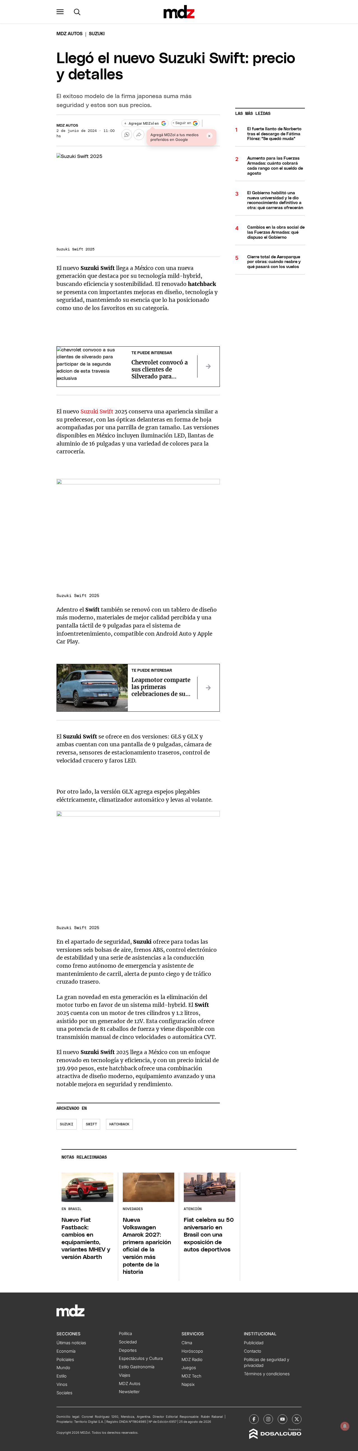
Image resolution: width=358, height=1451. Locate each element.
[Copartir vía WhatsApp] (126, 134)
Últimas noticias (71, 1342)
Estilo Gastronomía (136, 1366)
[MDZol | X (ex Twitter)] (296, 1419)
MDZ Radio (192, 1359)
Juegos (189, 1367)
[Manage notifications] (344, 1426)
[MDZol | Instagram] (268, 1419)
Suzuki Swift (98, 411)
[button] (60, 11)
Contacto (252, 1351)
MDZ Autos (67, 125)
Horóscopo (192, 1351)
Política (125, 1333)
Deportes (128, 1350)
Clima (187, 1342)
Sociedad (128, 1342)
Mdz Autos (69, 34)
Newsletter (129, 1391)
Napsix (188, 1384)
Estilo (61, 1376)
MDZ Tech (191, 1376)
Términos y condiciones (267, 1373)
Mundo (63, 1367)
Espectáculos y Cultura (141, 1358)
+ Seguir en (182, 123)
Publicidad (253, 1342)
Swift (91, 1124)
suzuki (66, 1124)
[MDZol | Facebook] (253, 1419)
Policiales (65, 1359)
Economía (66, 1351)
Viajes (124, 1375)
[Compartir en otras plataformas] (138, 134)
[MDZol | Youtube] (282, 1419)
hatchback (119, 1124)
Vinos (61, 1384)
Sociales (64, 1392)
